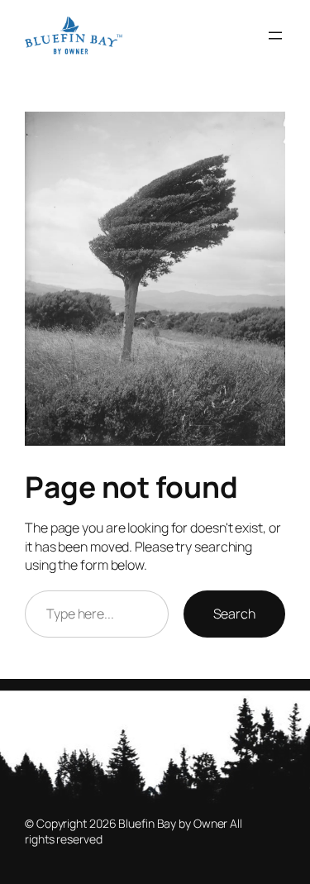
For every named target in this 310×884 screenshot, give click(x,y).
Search (234, 613)
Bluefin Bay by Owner (172, 823)
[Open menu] (275, 35)
